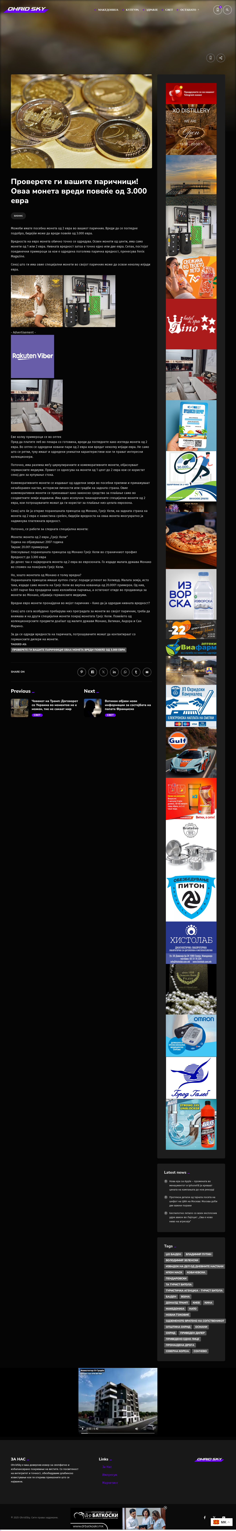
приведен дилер (192, 1333)
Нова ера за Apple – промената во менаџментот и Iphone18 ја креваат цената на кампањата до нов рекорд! (191, 1185)
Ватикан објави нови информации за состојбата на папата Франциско (128, 705)
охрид (170, 1333)
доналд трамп (177, 1302)
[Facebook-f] (205, 1517)
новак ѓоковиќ (177, 1315)
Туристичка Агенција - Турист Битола (194, 1290)
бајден (171, 1296)
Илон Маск (174, 1272)
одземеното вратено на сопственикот (195, 1321)
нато (192, 1308)
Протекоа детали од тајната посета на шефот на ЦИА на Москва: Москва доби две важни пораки (193, 1201)
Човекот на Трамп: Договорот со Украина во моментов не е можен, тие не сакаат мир (55, 705)
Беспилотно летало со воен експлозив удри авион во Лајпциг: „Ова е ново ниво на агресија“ (193, 1217)
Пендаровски (176, 1278)
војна (185, 1296)
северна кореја (177, 1351)
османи (201, 1327)
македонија (175, 1308)
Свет (37, 715)
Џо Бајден (173, 1254)
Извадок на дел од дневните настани (194, 1266)
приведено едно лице (182, 1339)
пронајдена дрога (180, 1345)
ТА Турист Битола (179, 1284)
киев (196, 1302)
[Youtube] (224, 1517)
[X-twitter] (214, 1517)
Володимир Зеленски (182, 1260)
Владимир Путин (198, 1254)
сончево (200, 1351)
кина (208, 1302)
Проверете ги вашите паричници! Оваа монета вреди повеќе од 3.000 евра (68, 650)
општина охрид (178, 1327)
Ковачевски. (196, 1272)
